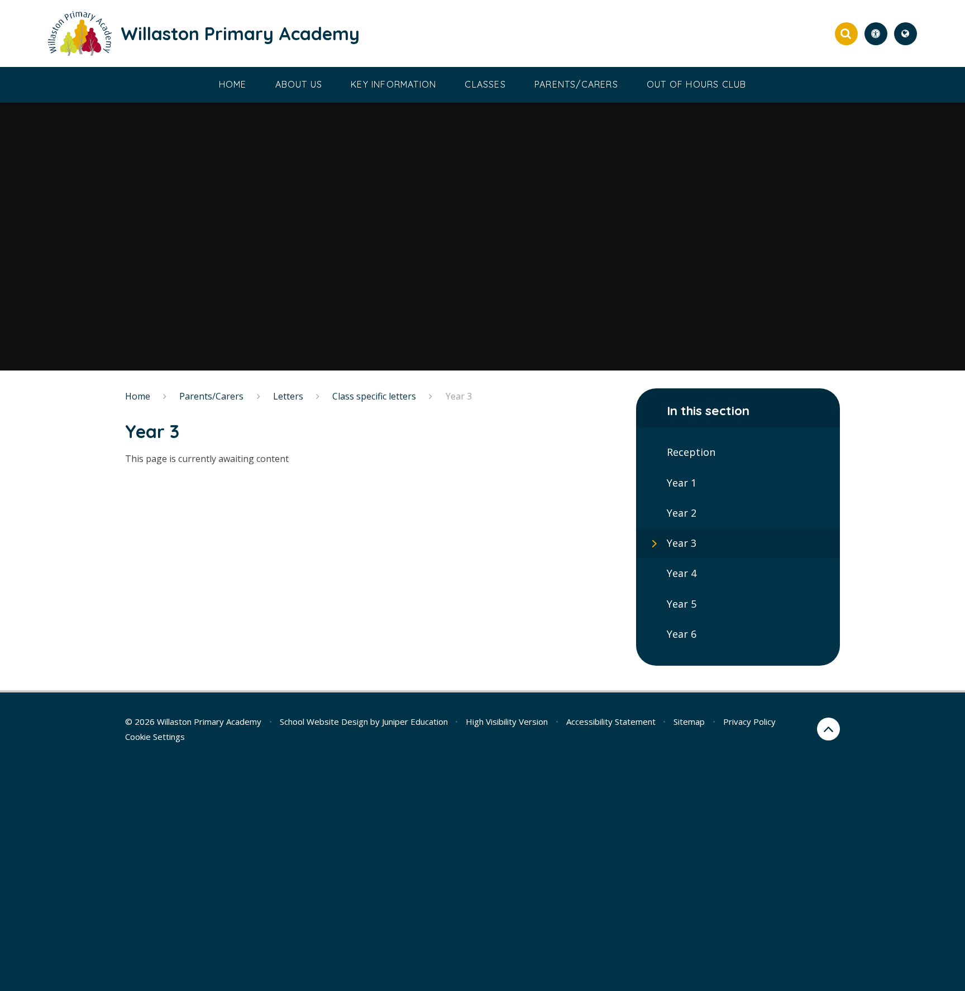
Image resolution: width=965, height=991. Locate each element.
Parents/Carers (211, 396)
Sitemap (689, 721)
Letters (288, 396)
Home (137, 396)
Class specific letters (374, 396)
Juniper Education (415, 721)
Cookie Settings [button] (155, 736)
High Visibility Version (507, 721)
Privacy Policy (749, 721)
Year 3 (459, 396)
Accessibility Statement (611, 721)
